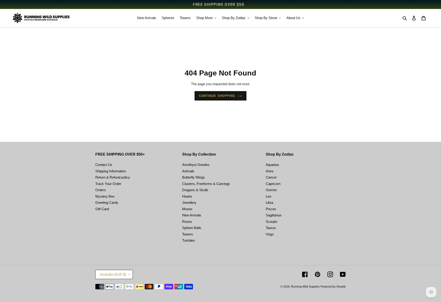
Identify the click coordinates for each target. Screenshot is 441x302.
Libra (269, 202)
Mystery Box (105, 196)
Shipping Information (110, 171)
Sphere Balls (191, 228)
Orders (100, 190)
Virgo (270, 234)
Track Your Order (108, 184)
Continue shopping (217, 96)
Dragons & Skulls (195, 190)
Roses (187, 222)
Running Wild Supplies (305, 286)
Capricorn (273, 184)
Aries (270, 171)
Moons (187, 209)
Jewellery (189, 202)
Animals (188, 171)
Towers (187, 234)
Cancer (271, 177)
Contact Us (103, 165)
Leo (268, 196)
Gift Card (102, 209)
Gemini (271, 190)
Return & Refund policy (112, 177)
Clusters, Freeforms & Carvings (206, 184)
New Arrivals (191, 215)
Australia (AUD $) (113, 274)
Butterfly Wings (193, 177)
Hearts (187, 196)
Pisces (271, 209)
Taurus (271, 228)
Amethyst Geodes (195, 165)
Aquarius (272, 165)
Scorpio (271, 222)
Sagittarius (274, 215)
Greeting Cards (106, 202)
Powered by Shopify (333, 286)
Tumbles (188, 240)
